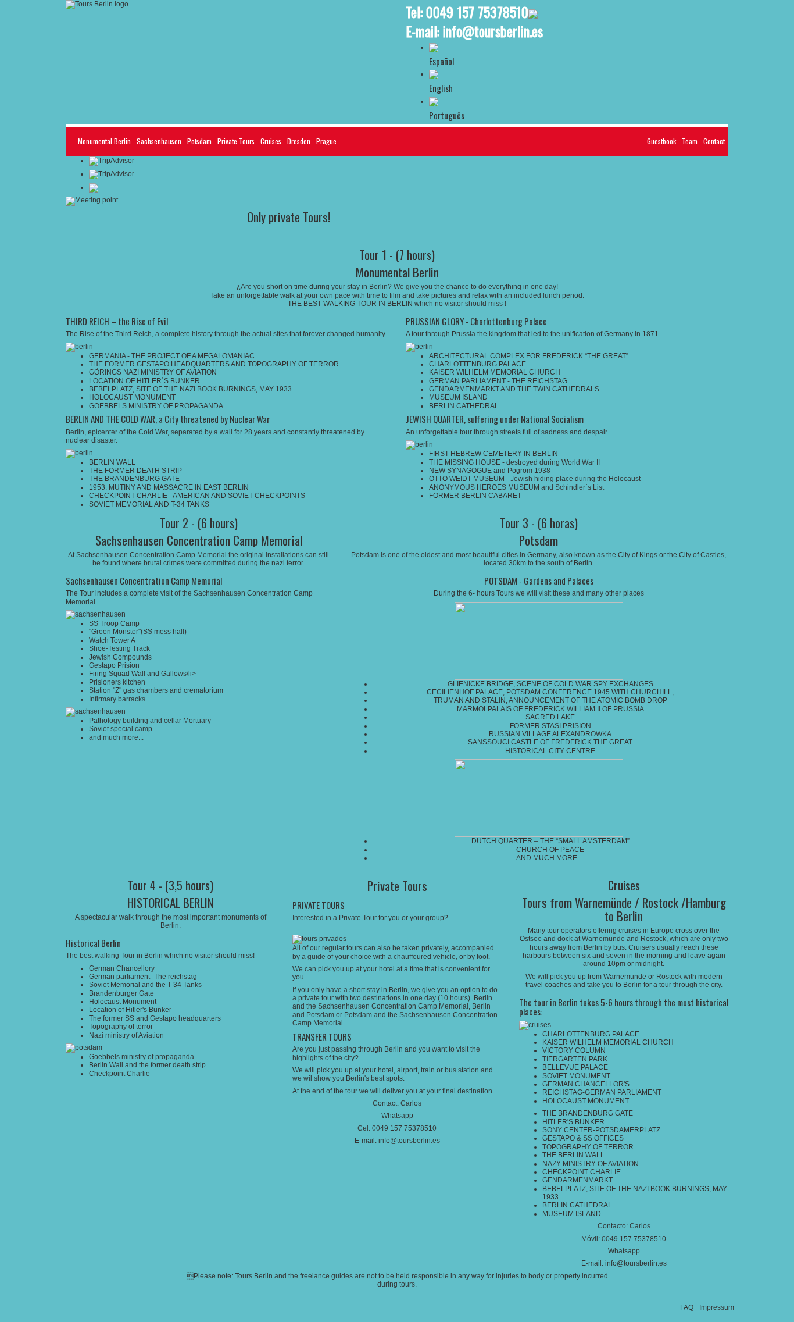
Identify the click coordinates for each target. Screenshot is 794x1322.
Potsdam (199, 141)
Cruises (270, 141)
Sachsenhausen (159, 141)
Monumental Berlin (104, 141)
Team (690, 141)
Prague (326, 141)
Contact (714, 141)
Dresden (298, 141)
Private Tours (236, 141)
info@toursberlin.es (493, 30)
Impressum (716, 1307)
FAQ (686, 1307)
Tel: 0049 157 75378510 (467, 11)
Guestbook (661, 141)
